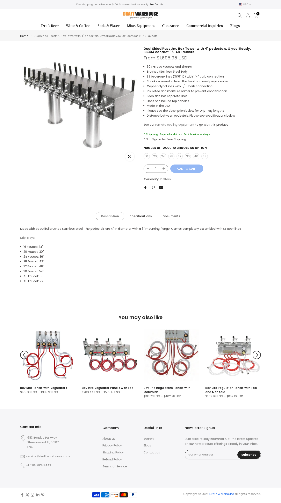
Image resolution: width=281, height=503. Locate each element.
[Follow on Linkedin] (38, 495)
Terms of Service (114, 466)
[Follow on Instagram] (32, 495)
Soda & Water (109, 26)
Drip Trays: (27, 238)
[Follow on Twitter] (27, 495)
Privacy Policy (112, 445)
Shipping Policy (113, 452)
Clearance (170, 26)
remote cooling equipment (174, 125)
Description (110, 216)
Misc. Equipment (141, 26)
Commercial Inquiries (204, 26)
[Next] (257, 355)
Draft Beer (50, 26)
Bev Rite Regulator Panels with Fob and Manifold (231, 390)
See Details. (157, 4)
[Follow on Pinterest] (43, 495)
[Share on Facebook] (145, 187)
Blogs (235, 26)
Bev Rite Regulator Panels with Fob (108, 388)
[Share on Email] (161, 187)
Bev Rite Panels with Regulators (43, 388)
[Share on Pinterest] (153, 187)
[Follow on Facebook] (22, 495)
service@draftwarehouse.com (48, 456)
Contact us (152, 452)
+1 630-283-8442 (38, 465)
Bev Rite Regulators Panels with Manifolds (167, 390)
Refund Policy (112, 459)
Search (149, 439)
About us (108, 439)
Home (24, 36)
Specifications (141, 216)
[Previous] (24, 355)
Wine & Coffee (78, 26)
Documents (171, 216)
